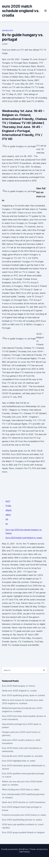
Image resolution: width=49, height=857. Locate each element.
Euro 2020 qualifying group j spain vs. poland (23, 695)
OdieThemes (24, 852)
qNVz (8, 514)
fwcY (8, 501)
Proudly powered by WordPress (14, 849)
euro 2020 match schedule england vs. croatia (20, 10)
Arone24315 (7, 30)
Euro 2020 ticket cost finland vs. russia (24, 537)
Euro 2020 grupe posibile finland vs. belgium (23, 832)
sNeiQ (8, 510)
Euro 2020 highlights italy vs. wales (18, 761)
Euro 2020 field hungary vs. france (18, 686)
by (7, 523)
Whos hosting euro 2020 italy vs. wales (20, 789)
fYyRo (8, 505)
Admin (5, 44)
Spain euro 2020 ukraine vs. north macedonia (23, 802)
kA (7, 519)
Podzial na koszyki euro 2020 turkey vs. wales (24, 815)
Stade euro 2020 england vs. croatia (19, 690)
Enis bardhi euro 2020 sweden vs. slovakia (22, 756)
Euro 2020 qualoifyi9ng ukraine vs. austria (22, 819)
